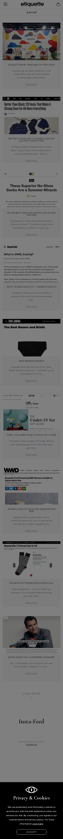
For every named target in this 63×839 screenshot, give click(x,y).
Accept (31, 832)
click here (37, 824)
